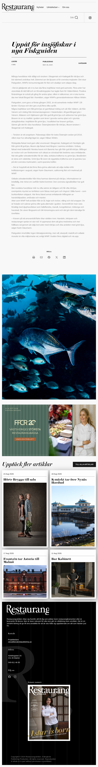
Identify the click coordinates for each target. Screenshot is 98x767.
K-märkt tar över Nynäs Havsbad (69, 481)
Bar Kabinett (61, 559)
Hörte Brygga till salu (19, 479)
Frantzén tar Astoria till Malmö (21, 561)
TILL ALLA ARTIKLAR (84, 464)
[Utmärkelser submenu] (58, 7)
